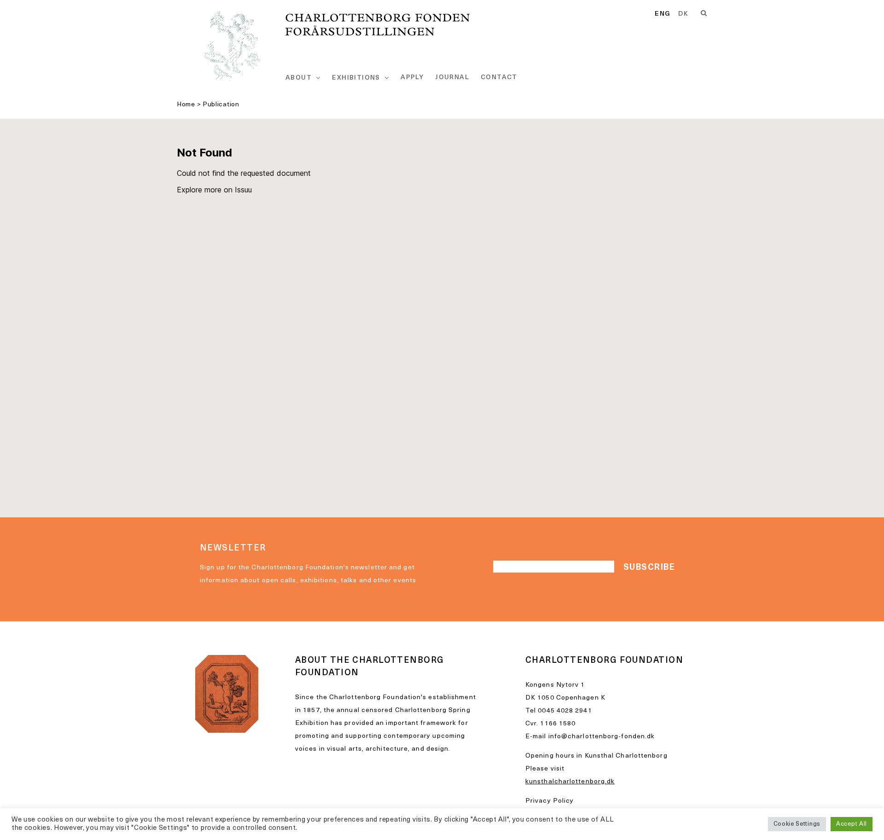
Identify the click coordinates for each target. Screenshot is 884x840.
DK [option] (683, 14)
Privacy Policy (549, 801)
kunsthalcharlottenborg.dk (570, 781)
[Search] (704, 13)
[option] (683, 14)
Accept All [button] (851, 824)
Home (186, 104)
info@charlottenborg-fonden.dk (601, 736)
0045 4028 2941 (565, 710)
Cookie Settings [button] (797, 824)
